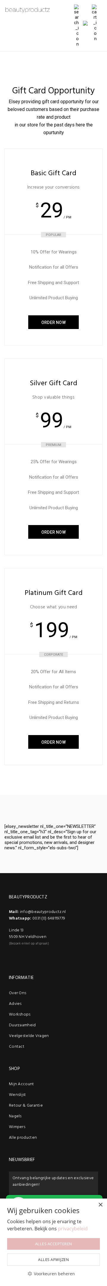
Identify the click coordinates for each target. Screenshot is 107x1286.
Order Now (53, 322)
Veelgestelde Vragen (29, 1036)
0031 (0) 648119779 (48, 918)
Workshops (20, 1014)
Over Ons (17, 993)
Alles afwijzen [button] (53, 1259)
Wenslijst (17, 1094)
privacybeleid (73, 1228)
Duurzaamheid (22, 1025)
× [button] (100, 1205)
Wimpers (17, 1127)
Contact (16, 1046)
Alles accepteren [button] (53, 1243)
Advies (15, 1003)
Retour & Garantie (26, 1105)
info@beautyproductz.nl (43, 911)
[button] (53, 1273)
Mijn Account (21, 1084)
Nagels (15, 1116)
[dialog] (53, 1242)
